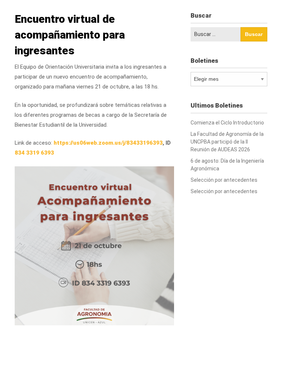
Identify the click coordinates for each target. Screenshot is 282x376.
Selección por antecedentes (224, 180)
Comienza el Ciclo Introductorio (227, 123)
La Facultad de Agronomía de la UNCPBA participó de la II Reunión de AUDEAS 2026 (227, 141)
